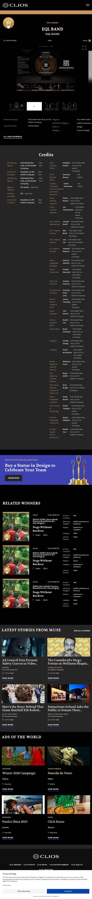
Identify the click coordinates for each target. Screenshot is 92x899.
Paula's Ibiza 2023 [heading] (14, 821)
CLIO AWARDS (15, 865)
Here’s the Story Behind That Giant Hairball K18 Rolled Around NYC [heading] (23, 708)
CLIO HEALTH (77, 865)
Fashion (6, 769)
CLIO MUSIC (42, 865)
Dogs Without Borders (42, 529)
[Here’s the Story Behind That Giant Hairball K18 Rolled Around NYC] (23, 693)
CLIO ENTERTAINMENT (59, 865)
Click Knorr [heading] (56, 821)
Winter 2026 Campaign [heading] (18, 773)
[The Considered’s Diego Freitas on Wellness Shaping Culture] (68, 647)
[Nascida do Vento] (68, 756)
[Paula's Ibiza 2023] (23, 804)
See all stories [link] (82, 631)
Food (50, 817)
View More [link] (7, 789)
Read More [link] (7, 678)
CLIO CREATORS (46, 870)
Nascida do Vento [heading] (60, 773)
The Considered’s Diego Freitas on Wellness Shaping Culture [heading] (68, 662)
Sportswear (54, 769)
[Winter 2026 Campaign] (23, 756)
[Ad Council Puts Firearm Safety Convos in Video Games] (23, 647)
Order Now (13, 478)
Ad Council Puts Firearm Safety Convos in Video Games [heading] (19, 662)
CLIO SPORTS (29, 865)
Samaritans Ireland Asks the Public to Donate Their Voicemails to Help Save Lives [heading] (68, 708)
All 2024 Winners (13, 137)
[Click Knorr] (68, 804)
